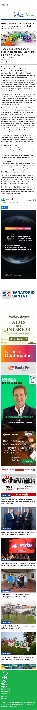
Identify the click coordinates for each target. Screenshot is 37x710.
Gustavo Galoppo (7, 691)
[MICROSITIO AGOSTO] (18, 360)
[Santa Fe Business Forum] (18, 245)
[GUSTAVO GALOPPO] (18, 403)
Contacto (4, 693)
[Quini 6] (18, 469)
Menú (4, 5)
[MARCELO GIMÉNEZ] (18, 666)
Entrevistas (5, 689)
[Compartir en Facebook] (35, 200)
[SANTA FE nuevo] (18, 295)
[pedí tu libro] (18, 327)
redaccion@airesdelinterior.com (10, 202)
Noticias (4, 685)
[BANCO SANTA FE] (18, 449)
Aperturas (5, 687)
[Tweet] (33, 200)
